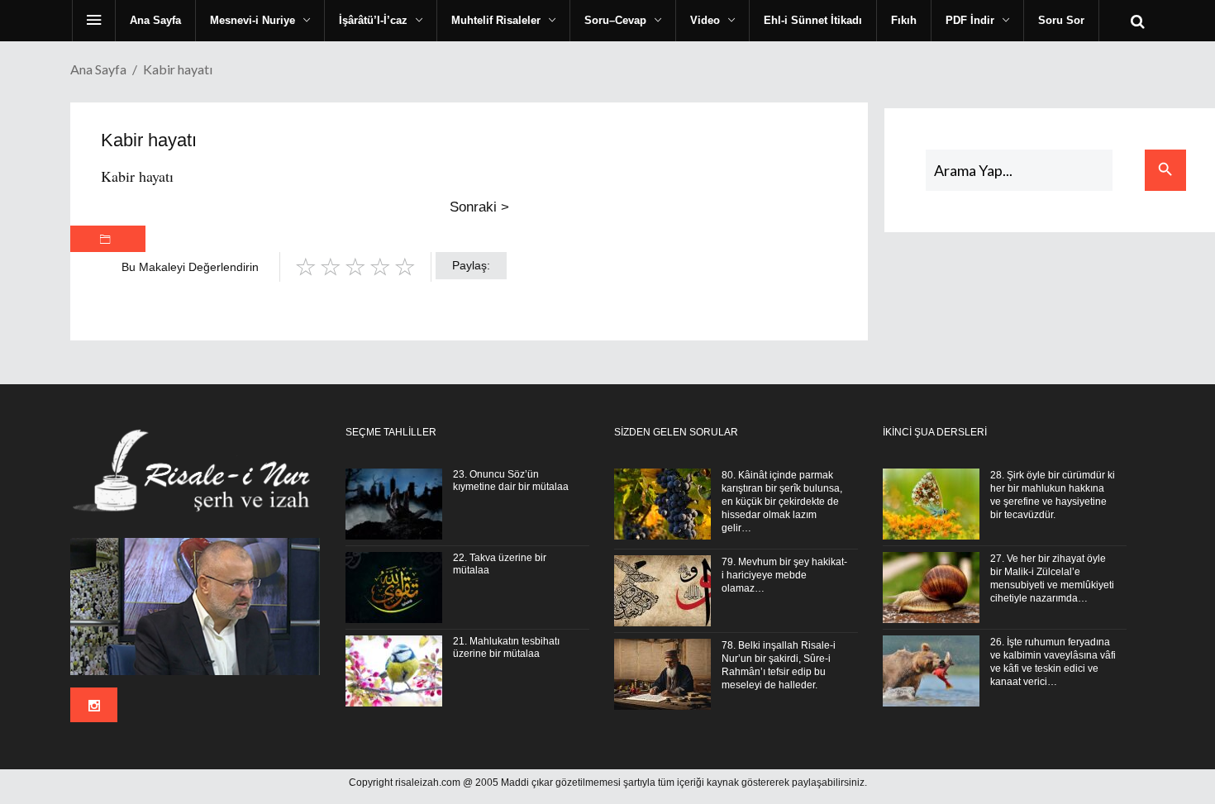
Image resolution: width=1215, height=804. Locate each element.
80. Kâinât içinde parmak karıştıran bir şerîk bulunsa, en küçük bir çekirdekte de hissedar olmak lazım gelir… (782, 501)
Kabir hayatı (137, 176)
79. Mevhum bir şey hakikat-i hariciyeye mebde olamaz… (784, 575)
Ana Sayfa (98, 69)
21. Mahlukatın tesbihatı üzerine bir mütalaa (506, 647)
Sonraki (479, 207)
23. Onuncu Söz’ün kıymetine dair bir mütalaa (511, 480)
